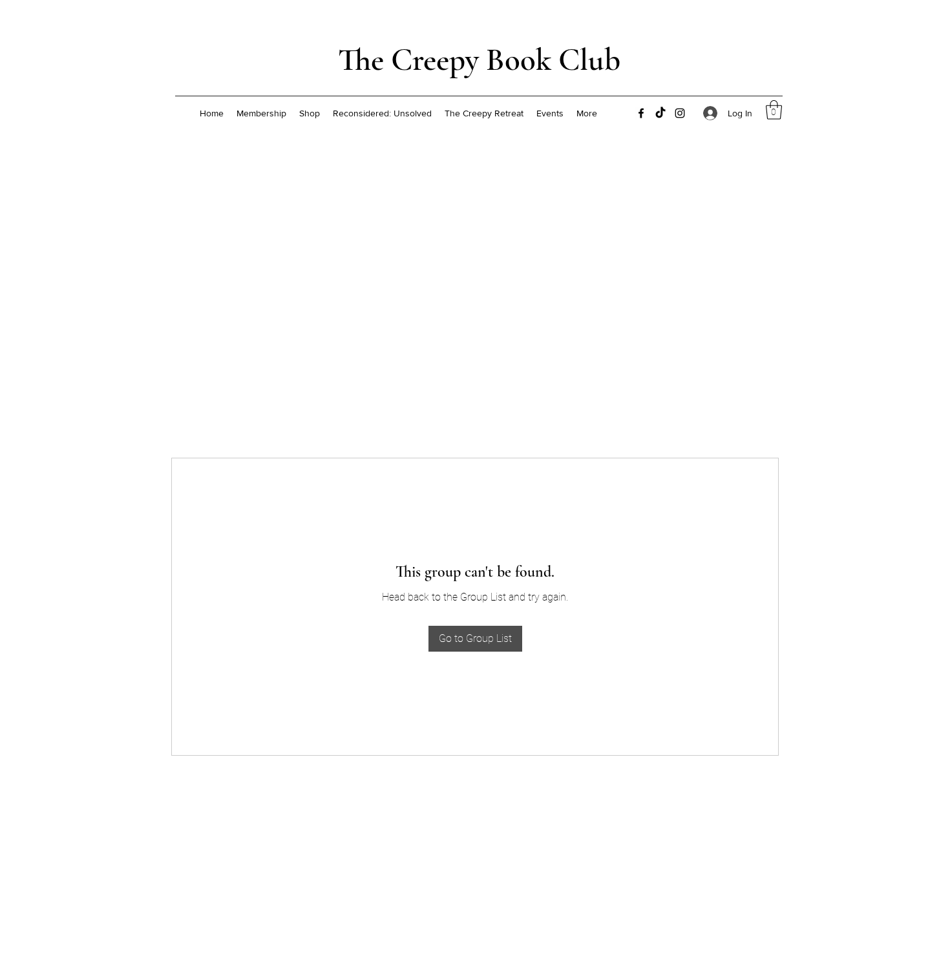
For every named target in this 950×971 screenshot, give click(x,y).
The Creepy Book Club (479, 60)
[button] (774, 110)
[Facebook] (641, 113)
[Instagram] (679, 113)
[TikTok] (660, 113)
